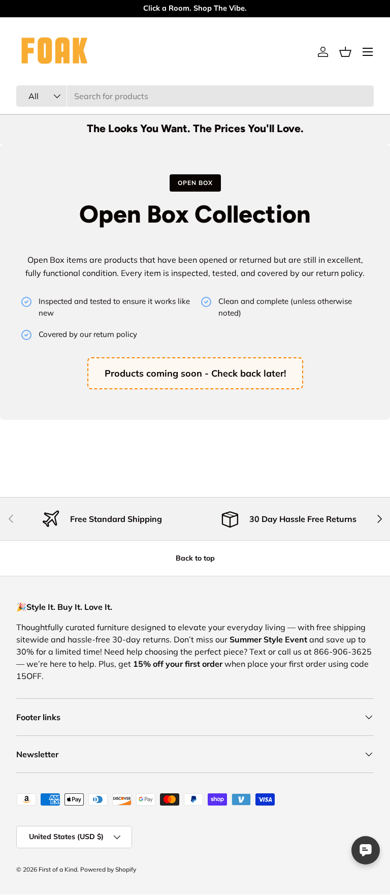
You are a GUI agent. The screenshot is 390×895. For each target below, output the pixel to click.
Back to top (195, 558)
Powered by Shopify (108, 869)
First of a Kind (58, 869)
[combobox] (195, 96)
